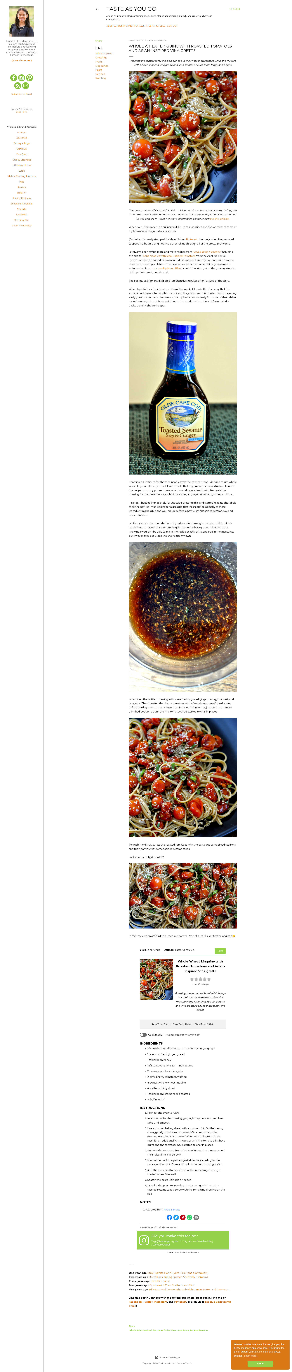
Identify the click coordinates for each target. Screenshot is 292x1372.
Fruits (98, 61)
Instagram (160, 1301)
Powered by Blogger (170, 1357)
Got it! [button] (260, 1363)
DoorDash (21, 154)
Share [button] (99, 40)
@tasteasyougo (166, 1241)
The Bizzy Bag (21, 220)
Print (220, 951)
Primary (21, 187)
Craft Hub (22, 149)
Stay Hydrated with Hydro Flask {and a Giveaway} (177, 1273)
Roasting (100, 78)
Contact (172, 26)
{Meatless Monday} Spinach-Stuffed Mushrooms (178, 1277)
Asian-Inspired (103, 53)
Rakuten (21, 192)
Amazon (21, 132)
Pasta (98, 70)
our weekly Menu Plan (167, 268)
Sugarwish (21, 214)
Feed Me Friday (160, 1281)
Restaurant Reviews (131, 26)
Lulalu (22, 170)
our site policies (219, 218)
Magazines (101, 65)
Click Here (21, 112)
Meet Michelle (155, 26)
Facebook (135, 1301)
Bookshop (21, 138)
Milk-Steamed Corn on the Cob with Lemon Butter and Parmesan (189, 1289)
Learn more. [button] (250, 1355)
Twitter (148, 1301)
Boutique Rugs (22, 143)
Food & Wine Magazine (207, 251)
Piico (21, 181)
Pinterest (191, 239)
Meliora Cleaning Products (22, 176)
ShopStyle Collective (21, 203)
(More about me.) (22, 60)
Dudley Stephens (21, 159)
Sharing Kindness (21, 198)
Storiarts (21, 209)
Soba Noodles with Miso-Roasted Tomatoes (169, 256)
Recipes (111, 26)
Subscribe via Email (21, 94)
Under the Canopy (21, 225)
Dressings (101, 57)
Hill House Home (21, 165)
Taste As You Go (131, 8)
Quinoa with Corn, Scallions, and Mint (171, 1285)
